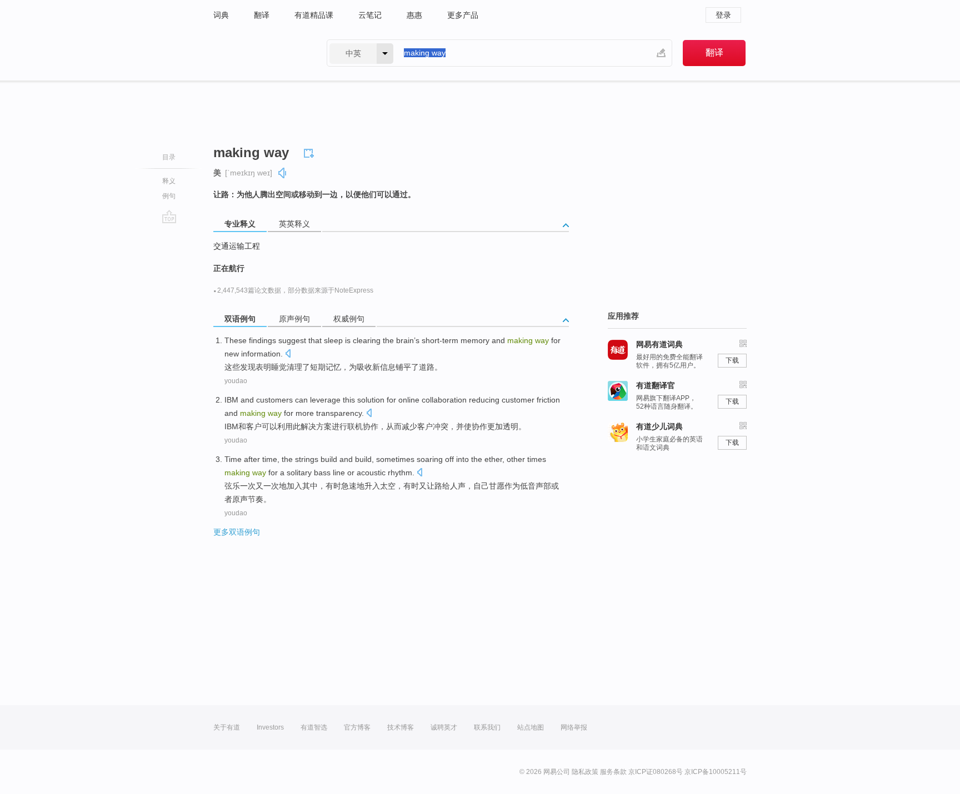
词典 (221, 15)
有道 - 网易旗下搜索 (258, 53)
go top (169, 216)
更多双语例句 (236, 531)
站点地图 (530, 727)
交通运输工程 (236, 246)
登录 (723, 15)
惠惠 (414, 15)
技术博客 (400, 727)
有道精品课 (313, 15)
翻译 (261, 15)
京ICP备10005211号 (715, 772)
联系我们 (487, 727)
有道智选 (314, 727)
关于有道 (226, 727)
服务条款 (613, 772)
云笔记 (370, 15)
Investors (270, 727)
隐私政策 (585, 772)
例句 (169, 196)
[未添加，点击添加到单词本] (310, 151)
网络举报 (574, 727)
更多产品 (462, 15)
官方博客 (357, 727)
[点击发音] (288, 354)
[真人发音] (282, 173)
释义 (169, 181)
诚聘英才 (444, 727)
